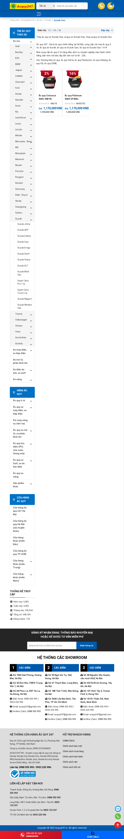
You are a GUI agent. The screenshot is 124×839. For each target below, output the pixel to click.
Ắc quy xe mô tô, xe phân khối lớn (20, 433)
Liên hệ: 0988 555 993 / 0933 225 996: (30, 767)
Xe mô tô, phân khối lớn (20, 361)
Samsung (20, 189)
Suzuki (48, 20)
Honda (18, 94)
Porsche (19, 171)
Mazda (18, 135)
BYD (17, 58)
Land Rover (20, 117)
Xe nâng (17, 379)
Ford (17, 88)
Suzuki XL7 (22, 265)
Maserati (19, 159)
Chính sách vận (70, 762)
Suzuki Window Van (24, 306)
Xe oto (39, 20)
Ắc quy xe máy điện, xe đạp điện (19, 410)
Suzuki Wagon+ (24, 299)
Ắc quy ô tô (19, 400)
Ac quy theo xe (27, 20)
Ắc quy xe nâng (18, 475)
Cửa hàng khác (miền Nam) (19, 577)
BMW (17, 64)
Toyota (18, 314)
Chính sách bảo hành (73, 756)
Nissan (18, 165)
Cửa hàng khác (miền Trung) (19, 564)
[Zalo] (118, 809)
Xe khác (19, 343)
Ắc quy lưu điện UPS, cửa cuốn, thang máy (18, 448)
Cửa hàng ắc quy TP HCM (20, 552)
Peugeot (19, 177)
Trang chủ (14, 20)
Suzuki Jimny (23, 224)
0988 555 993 (34, 711)
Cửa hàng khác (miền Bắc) (19, 541)
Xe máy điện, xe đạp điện (20, 351)
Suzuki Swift (23, 254)
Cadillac (19, 76)
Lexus (18, 123)
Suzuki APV (22, 230)
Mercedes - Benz (23, 141)
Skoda (18, 201)
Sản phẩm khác (18, 485)
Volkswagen (21, 320)
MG (16, 147)
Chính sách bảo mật (72, 746)
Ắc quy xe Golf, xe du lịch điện (19, 463)
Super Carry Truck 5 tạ (23, 291)
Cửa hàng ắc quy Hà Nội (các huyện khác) (20, 526)
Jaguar (18, 70)
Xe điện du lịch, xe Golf (19, 371)
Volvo (18, 331)
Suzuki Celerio (24, 236)
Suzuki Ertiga (23, 248)
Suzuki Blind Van (23, 273)
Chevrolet (20, 82)
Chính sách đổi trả (71, 767)
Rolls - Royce (21, 195)
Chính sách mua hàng (73, 751)
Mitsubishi (20, 153)
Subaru (18, 212)
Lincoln (18, 129)
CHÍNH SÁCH (69, 741)
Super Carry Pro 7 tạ (23, 282)
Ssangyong (20, 207)
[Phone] (118, 816)
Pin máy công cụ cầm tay (20, 422)
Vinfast (19, 326)
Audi (17, 46)
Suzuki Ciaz (23, 242)
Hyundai (19, 100)
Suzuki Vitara (23, 259)
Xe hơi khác (20, 337)
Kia (16, 111)
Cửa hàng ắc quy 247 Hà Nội (20, 511)
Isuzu (18, 105)
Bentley (19, 52)
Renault (19, 183)
